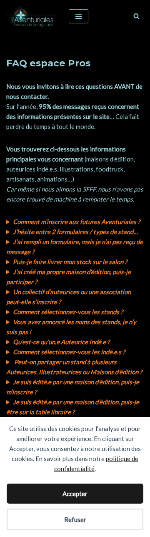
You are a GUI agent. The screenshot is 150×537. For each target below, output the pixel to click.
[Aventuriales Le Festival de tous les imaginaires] (31, 16)
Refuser (75, 519)
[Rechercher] (136, 16)
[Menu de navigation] (78, 16)
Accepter (75, 493)
